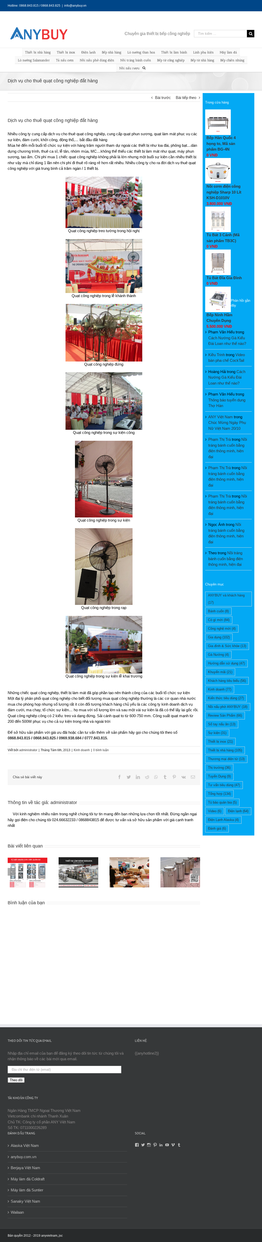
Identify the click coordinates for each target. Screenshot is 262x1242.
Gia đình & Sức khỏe (227, 646)
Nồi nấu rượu (129, 68)
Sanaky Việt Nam (25, 1201)
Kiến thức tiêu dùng (226, 698)
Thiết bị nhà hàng (38, 52)
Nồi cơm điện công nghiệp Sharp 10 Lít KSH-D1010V (223, 192)
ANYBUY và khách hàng (226, 598)
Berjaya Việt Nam (25, 1168)
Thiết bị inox (66, 52)
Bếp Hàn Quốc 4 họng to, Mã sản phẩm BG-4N (221, 143)
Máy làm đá (228, 52)
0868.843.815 (19, 738)
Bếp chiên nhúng (232, 60)
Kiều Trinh (216, 355)
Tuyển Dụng (219, 776)
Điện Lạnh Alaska (223, 820)
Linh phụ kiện (203, 52)
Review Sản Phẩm (225, 715)
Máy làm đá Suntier (27, 1190)
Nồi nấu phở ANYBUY (227, 707)
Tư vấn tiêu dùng (224, 785)
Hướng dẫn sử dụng (226, 663)
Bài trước (163, 97)
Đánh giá (217, 828)
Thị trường (219, 768)
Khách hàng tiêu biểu (227, 681)
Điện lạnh (88, 52)
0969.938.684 (70, 738)
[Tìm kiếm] (144, 67)
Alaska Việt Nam (25, 1145)
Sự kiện (217, 733)
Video (214, 811)
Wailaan (17, 1212)
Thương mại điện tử (226, 759)
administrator (28, 750)
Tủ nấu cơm (65, 60)
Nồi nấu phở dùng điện (97, 60)
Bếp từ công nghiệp (170, 60)
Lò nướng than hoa (141, 52)
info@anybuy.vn (75, 5)
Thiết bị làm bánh (174, 52)
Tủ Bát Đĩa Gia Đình (224, 278)
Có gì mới (219, 620)
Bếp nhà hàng (111, 52)
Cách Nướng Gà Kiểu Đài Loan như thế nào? (226, 377)
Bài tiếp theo (186, 97)
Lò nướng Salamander (34, 60)
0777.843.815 (95, 738)
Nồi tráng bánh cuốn (135, 60)
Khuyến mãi (220, 672)
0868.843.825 (44, 738)
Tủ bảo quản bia (222, 802)
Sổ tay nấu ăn (221, 724)
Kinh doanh (82, 750)
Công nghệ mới (222, 628)
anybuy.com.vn (23, 1157)
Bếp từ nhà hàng (202, 60)
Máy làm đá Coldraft (28, 1179)
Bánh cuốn (218, 611)
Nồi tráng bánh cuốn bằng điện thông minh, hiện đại (225, 559)
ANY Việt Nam (220, 417)
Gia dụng (219, 637)
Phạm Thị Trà (219, 439)
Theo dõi (16, 1080)
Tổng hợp (219, 794)
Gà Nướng (218, 655)
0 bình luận (101, 750)
